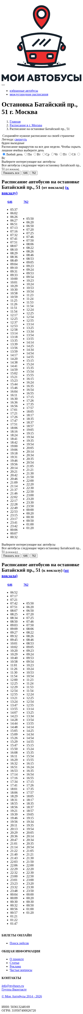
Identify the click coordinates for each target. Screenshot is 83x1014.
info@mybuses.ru (13, 986)
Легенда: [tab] (14, 139)
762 (34, 172)
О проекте (17, 959)
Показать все (11, 172)
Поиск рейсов (19, 943)
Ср (47, 154)
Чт (56, 154)
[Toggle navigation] (3, 85)
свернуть (21, 139)
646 (25, 172)
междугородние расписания (29, 94)
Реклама (15, 966)
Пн (30, 154)
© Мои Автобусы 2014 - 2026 (22, 996)
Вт (38, 154)
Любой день (14, 154)
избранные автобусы (24, 90)
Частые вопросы (21, 970)
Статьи (14, 962)
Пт (65, 154)
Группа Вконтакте (14, 989)
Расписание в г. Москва (26, 125)
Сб (74, 154)
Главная (15, 121)
